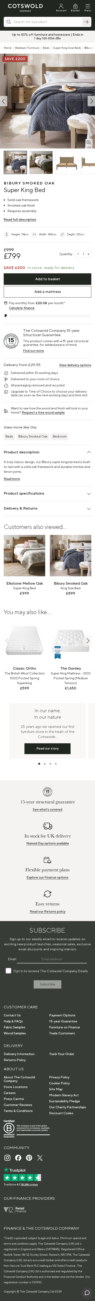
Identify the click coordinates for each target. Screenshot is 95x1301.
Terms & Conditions (18, 1111)
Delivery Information (19, 1054)
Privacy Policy (59, 1077)
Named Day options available (47, 843)
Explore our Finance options (47, 877)
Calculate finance (22, 308)
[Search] (86, 22)
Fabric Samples (14, 1027)
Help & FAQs (13, 1021)
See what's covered (47, 810)
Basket (75, 10)
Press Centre (14, 1099)
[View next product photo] (91, 101)
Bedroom (60, 437)
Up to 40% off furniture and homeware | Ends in (47, 35)
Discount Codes (61, 1113)
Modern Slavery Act (64, 1095)
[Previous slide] (7, 555)
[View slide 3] (50, 764)
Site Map (55, 1089)
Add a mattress (47, 291)
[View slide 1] (39, 764)
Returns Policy (15, 1060)
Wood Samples (15, 1033)
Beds (46, 48)
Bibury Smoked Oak (33, 437)
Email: (12, 959)
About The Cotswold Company (19, 1079)
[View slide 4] (56, 764)
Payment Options (62, 1015)
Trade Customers (62, 1033)
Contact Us (12, 1015)
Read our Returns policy (47, 912)
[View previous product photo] (3, 101)
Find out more (33, 351)
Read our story (47, 749)
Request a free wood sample (43, 413)
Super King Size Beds (67, 48)
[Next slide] (87, 555)
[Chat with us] (87, 1293)
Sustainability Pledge (64, 1101)
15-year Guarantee (63, 1021)
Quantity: (66, 254)
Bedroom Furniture (27, 48)
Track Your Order (61, 1054)
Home (8, 48)
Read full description (20, 220)
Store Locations (16, 1087)
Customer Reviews (18, 1105)
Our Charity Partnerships (67, 1107)
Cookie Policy (59, 1083)
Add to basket (47, 279)
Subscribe (47, 984)
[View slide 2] (45, 764)
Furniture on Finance (64, 1027)
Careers (10, 1093)
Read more (12, 479)
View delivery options (75, 365)
